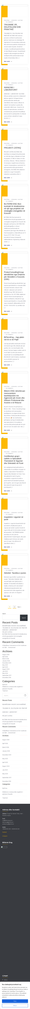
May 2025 (5, 665)
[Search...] (25, 695)
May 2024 (5, 673)
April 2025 (5, 667)
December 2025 (6, 663)
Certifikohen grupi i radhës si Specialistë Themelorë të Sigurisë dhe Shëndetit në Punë (13, 459)
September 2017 (6, 675)
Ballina (5, 980)
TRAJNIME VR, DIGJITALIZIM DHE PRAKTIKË (12, 27)
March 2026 (5, 658)
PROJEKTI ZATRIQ (12, 148)
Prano (15, 1001)
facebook (4, 832)
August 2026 (5, 654)
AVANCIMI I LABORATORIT (10, 88)
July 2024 (5, 671)
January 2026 (6, 661)
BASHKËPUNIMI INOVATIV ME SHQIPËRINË (14, 626)
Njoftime (4, 684)
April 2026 (5, 656)
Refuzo (15, 1005)
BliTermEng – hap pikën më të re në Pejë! (14, 338)
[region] (15, 995)
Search (4, 613)
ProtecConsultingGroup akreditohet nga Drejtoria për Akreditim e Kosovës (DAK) (14, 275)
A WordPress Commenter (9, 645)
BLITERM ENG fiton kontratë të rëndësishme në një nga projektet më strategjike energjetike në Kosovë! (14, 208)
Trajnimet (5, 691)
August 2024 (5, 669)
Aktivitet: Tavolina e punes (15, 573)
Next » (19, 607)
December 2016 (6, 677)
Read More (7, 61)
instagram (4, 836)
